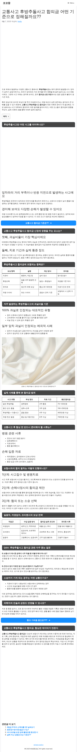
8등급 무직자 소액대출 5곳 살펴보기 (21, 727)
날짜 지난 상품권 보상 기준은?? (19, 735)
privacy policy (38, 745)
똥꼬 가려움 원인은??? (37, 620)
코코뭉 (6, 3)
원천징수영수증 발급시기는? (18, 730)
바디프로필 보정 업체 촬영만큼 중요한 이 (22, 732)
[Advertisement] (38, 40)
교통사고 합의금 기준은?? (37, 223)
